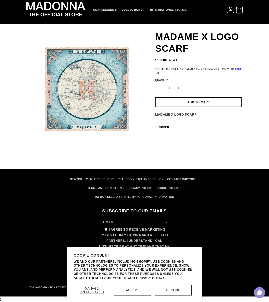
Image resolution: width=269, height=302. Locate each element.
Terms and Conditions (105, 188)
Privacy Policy (150, 278)
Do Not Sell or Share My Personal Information (134, 196)
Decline (173, 290)
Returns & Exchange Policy (140, 179)
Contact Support (181, 179)
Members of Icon (100, 179)
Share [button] (164, 126)
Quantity (162, 80)
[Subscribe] (165, 222)
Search (76, 179)
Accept (132, 290)
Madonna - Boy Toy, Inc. (51, 287)
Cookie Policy (167, 188)
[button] (133, 10)
